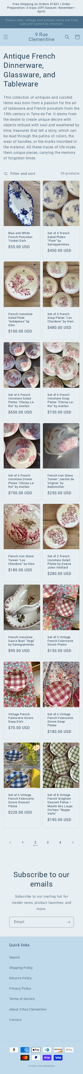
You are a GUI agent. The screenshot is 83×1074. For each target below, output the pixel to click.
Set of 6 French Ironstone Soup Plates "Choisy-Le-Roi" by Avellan (60, 400)
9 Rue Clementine (46, 1066)
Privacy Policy (20, 988)
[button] (6, 37)
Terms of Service (22, 999)
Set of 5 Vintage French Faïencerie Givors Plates (60, 640)
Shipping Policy (21, 968)
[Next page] (73, 842)
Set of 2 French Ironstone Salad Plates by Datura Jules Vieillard (59, 561)
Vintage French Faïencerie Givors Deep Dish (20, 717)
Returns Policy (20, 978)
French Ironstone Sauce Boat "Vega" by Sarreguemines (21, 640)
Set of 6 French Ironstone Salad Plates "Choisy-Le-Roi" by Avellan (21, 400)
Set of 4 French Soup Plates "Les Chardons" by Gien (60, 317)
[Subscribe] (68, 922)
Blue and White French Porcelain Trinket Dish (20, 236)
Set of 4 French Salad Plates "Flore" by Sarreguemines (58, 238)
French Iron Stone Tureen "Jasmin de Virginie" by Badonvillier (60, 481)
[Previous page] (10, 842)
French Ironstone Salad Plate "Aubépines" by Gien (20, 319)
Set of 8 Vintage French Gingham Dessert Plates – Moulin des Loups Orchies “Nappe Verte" (60, 804)
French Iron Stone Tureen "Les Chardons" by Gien (21, 559)
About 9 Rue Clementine (27, 1009)
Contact (15, 1020)
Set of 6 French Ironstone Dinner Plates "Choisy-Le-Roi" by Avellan (21, 481)
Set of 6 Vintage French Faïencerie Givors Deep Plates (60, 719)
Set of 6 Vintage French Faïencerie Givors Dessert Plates (21, 800)
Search (14, 957)
